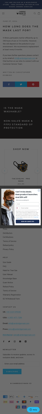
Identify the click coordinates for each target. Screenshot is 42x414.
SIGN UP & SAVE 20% (27, 221)
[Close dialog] (39, 190)
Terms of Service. (20, 218)
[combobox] (18, 208)
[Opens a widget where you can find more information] (33, 410)
